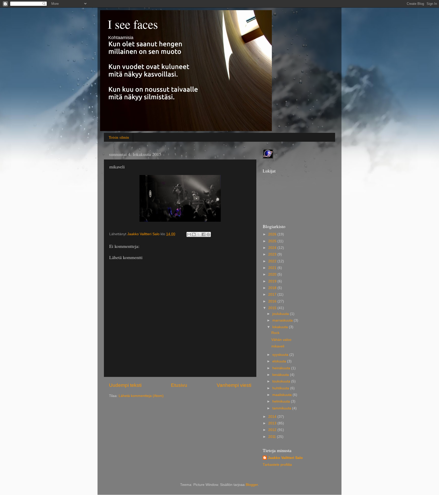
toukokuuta (281, 381)
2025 (272, 241)
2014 (272, 417)
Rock (275, 333)
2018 (272, 288)
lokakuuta (280, 327)
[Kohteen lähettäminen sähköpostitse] (189, 234)
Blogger (252, 485)
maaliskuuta (282, 395)
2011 (272, 437)
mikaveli (277, 346)
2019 (272, 281)
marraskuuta (283, 320)
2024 (272, 248)
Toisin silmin (119, 137)
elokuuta (279, 361)
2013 (272, 423)
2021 (272, 268)
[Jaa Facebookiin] (203, 234)
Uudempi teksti (125, 385)
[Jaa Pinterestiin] (208, 234)
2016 (272, 301)
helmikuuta (281, 401)
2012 (272, 430)
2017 (272, 294)
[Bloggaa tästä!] (193, 234)
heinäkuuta (281, 368)
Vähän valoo (281, 340)
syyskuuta (280, 355)
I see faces (133, 24)
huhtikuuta (281, 388)
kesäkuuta (281, 375)
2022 (272, 261)
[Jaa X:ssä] (198, 234)
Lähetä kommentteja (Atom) (141, 396)
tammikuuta (282, 408)
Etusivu (179, 385)
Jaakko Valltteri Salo (285, 458)
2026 (272, 234)
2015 (272, 308)
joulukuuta (281, 314)
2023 (272, 254)
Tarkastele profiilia (277, 465)
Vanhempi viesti (234, 385)
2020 (272, 274)
